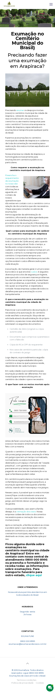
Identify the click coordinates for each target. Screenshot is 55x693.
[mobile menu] (51, 4)
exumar (20, 110)
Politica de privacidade (22, 683)
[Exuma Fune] (9, 4)
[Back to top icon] (27, 663)
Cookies (40, 683)
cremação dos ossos (26, 511)
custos (34, 272)
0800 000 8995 (36, 559)
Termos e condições (26, 680)
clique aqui (34, 575)
